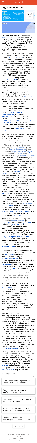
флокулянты (6, 264)
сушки (14, 268)
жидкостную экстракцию (21, 152)
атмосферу (27, 97)
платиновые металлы (10, 348)
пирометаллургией (9, 79)
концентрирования (18, 150)
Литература (9, 373)
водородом (6, 223)
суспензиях (6, 120)
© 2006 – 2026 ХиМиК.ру (18, 434)
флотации (5, 117)
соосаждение (7, 205)
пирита (5, 366)
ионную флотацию (27, 156)
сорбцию (18, 154)
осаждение (27, 203)
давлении (27, 223)
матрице (5, 193)
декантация (9, 254)
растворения (18, 215)
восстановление (18, 221)
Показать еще (18, 426)
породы (5, 130)
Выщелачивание (19, 148)
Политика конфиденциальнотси (18, 440)
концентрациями (16, 57)
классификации (8, 115)
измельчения (16, 113)
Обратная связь (18, 438)
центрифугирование (10, 258)
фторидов (25, 237)
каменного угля (8, 370)
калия (4, 211)
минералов (19, 128)
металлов (5, 38)
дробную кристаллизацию (19, 211)
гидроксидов (14, 237)
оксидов (5, 237)
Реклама (18, 436)
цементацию (17, 225)
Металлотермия (8, 247)
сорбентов (18, 172)
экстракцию (6, 174)
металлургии (7, 287)
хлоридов (6, 239)
